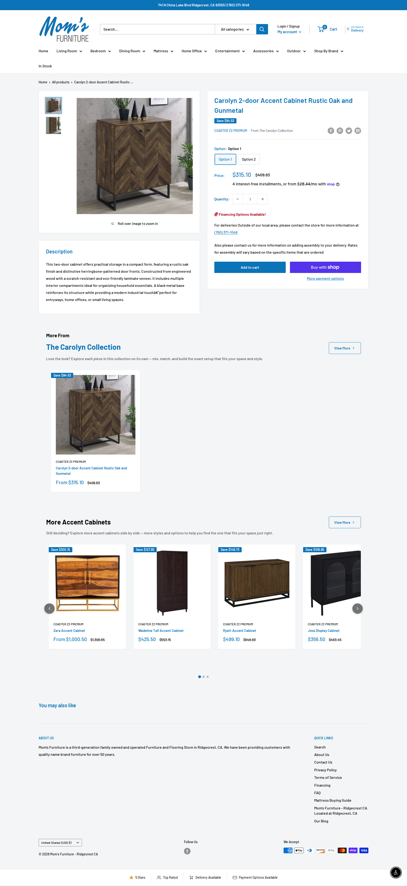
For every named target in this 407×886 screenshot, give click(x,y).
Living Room (67, 51)
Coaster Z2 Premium (230, 131)
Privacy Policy (325, 770)
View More (342, 348)
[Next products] (357, 608)
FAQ (317, 792)
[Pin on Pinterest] (340, 130)
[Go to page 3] (208, 677)
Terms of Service (328, 777)
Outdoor (294, 51)
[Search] (262, 29)
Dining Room (129, 51)
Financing (322, 785)
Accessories (263, 51)
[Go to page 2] (204, 677)
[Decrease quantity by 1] (238, 199)
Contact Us (323, 762)
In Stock (45, 66)
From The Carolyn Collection (272, 130)
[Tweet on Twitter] (349, 130)
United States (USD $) (56, 843)
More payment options (325, 278)
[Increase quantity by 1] (263, 199)
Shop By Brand (326, 51)
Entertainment (227, 51)
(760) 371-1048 (225, 232)
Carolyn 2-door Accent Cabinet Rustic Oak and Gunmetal (91, 471)
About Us (321, 754)
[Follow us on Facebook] (187, 851)
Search (320, 747)
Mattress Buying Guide (332, 800)
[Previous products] (49, 608)
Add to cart (250, 267)
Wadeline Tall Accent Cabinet (161, 630)
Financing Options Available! (242, 214)
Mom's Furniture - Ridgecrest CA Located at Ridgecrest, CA (340, 810)
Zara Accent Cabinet (69, 630)
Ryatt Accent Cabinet (239, 630)
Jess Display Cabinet (324, 630)
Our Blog (321, 821)
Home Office (192, 51)
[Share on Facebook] (331, 130)
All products (60, 82)
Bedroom (98, 51)
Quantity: (222, 199)
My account (287, 31)
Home (43, 51)
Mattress (161, 51)
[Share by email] (357, 130)
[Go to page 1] (199, 676)
